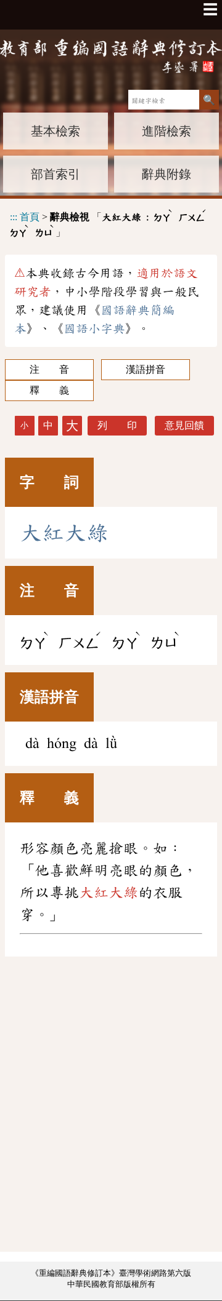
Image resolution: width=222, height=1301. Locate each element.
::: (13, 217)
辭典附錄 (166, 174)
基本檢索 (55, 131)
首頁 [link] (29, 217)
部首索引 (55, 174)
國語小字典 (94, 328)
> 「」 (108, 222)
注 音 (49, 369)
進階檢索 (166, 131)
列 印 (117, 425)
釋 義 (49, 390)
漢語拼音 (145, 369)
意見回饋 (184, 425)
